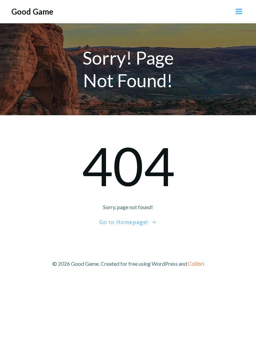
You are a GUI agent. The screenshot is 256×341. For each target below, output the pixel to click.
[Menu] (239, 11)
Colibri (196, 263)
